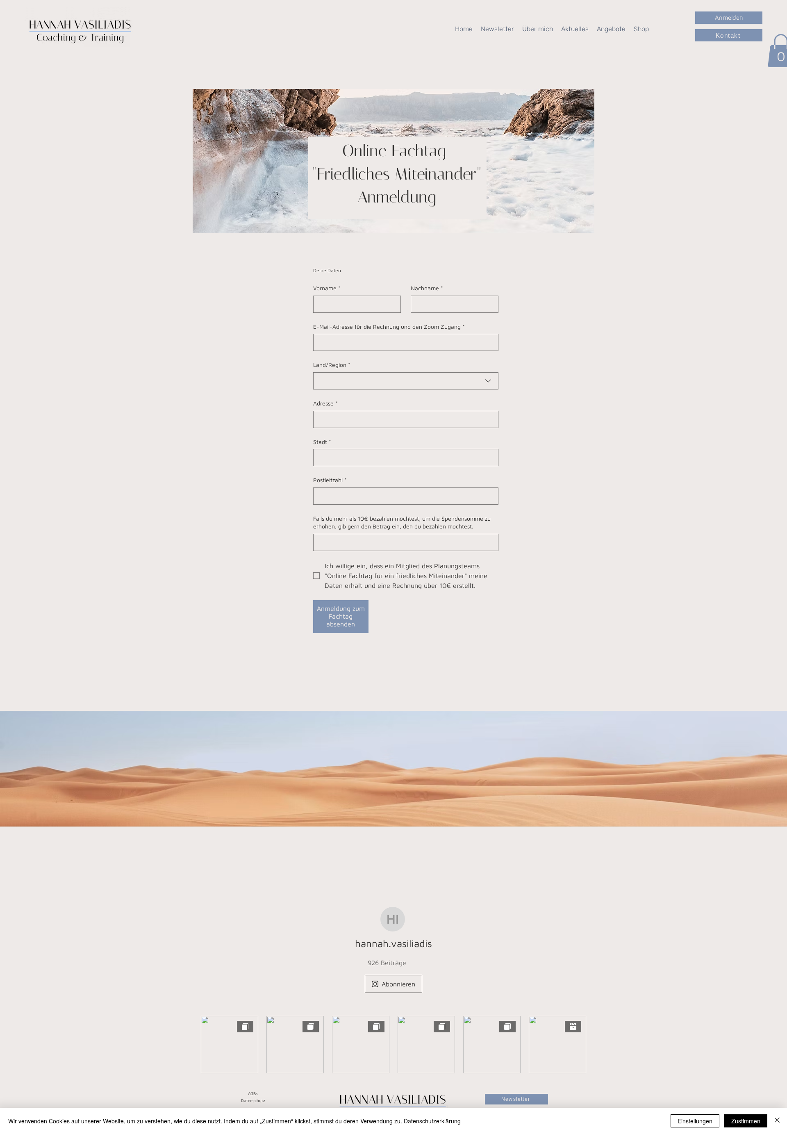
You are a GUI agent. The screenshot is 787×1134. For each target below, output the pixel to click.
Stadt (322, 441)
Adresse (325, 403)
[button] (575, 29)
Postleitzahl (330, 479)
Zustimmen (745, 1121)
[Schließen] (777, 1120)
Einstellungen (695, 1121)
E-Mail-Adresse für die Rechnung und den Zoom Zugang (389, 326)
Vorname (327, 288)
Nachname (427, 288)
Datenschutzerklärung (432, 1121)
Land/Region (331, 364)
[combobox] (406, 381)
